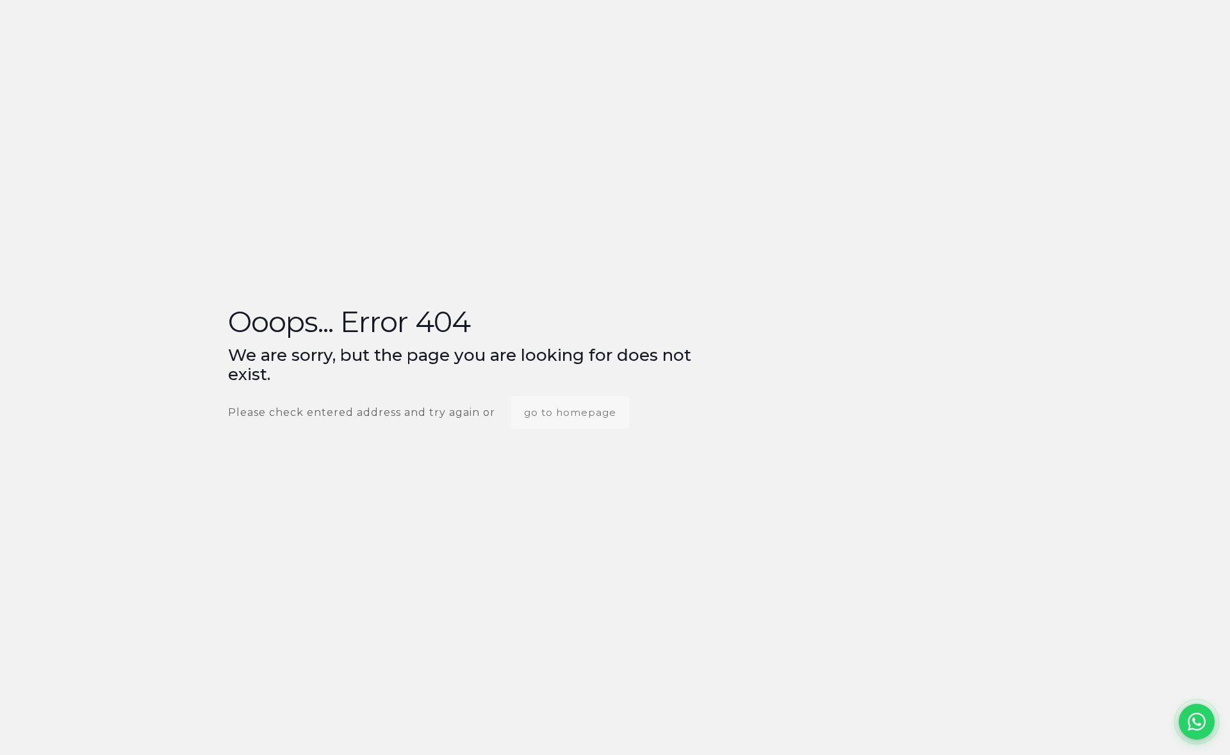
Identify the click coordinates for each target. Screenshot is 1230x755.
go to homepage (570, 412)
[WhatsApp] (1197, 722)
